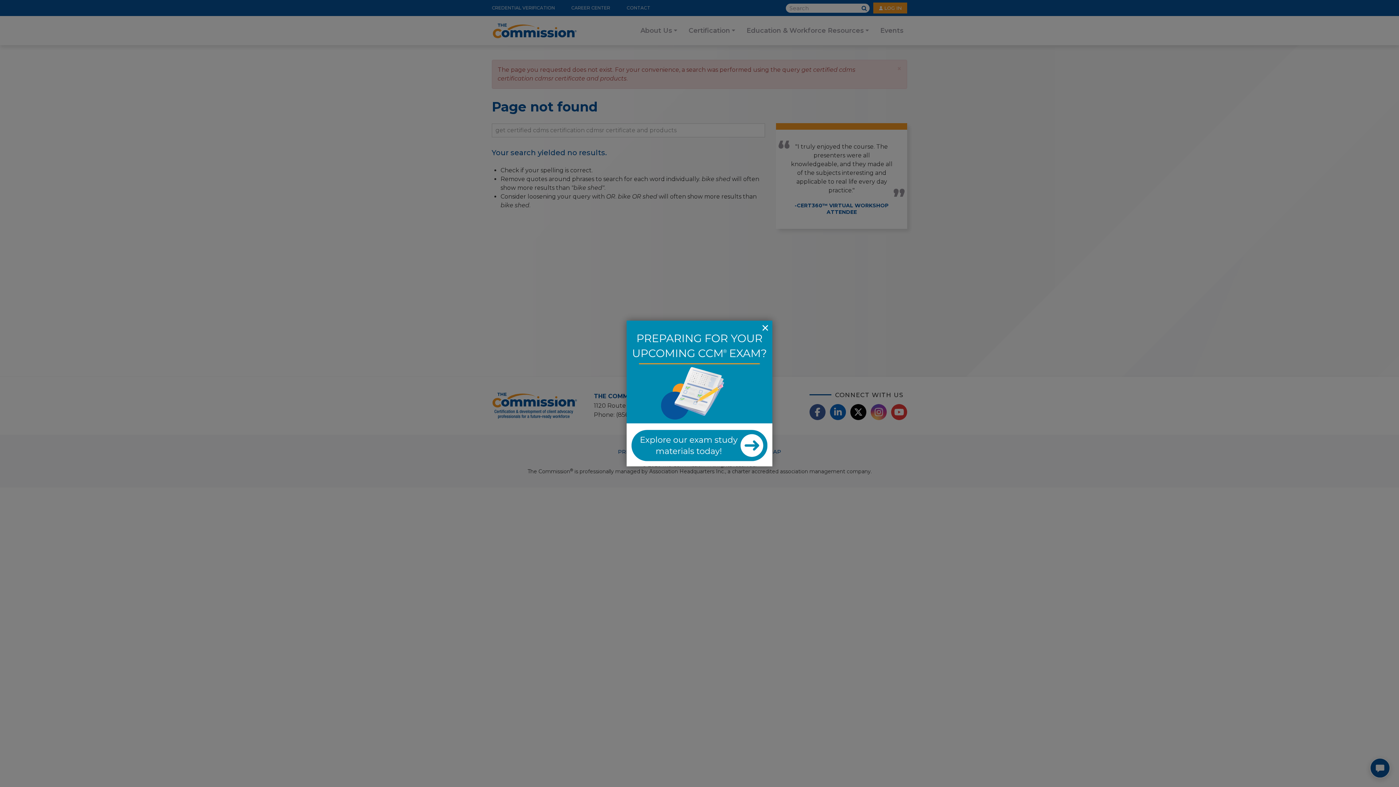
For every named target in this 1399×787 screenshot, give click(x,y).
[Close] (765, 328)
